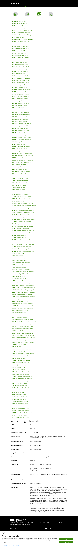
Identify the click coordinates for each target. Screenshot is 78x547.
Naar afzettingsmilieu (32, 6)
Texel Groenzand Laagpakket (21, 199)
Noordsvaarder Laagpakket (21, 269)
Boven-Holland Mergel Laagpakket (23, 203)
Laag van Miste (19, 85)
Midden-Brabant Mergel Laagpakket (23, 290)
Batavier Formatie (18, 144)
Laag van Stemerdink (20, 87)
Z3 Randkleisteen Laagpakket (21, 360)
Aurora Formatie (18, 392)
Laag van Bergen (19, 23)
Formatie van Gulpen (19, 185)
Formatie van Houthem (20, 180)
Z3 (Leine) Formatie (18, 358)
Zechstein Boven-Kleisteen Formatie (23, 342)
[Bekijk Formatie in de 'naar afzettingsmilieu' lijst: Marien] (39, 14)
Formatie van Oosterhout (20, 66)
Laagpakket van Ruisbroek (21, 137)
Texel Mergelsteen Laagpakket (22, 196)
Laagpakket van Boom (20, 112)
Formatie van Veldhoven (20, 98)
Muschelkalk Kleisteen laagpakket (23, 328)
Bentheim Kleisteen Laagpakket (22, 226)
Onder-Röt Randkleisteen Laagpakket (23, 337)
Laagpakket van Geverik (20, 399)
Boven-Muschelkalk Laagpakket (22, 319)
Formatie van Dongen (19, 148)
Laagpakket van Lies (19, 267)
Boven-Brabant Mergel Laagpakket (23, 285)
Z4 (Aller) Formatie (18, 346)
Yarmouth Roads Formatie (20, 51)
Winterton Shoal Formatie (20, 57)
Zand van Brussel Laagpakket (22, 153)
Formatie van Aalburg (19, 312)
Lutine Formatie (17, 255)
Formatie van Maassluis (20, 64)
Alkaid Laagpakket (19, 53)
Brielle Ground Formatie (20, 55)
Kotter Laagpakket (19, 235)
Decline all (66, 542)
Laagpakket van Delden (20, 76)
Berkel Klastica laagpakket (21, 249)
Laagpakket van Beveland (20, 406)
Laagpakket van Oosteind (21, 162)
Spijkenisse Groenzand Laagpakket (23, 210)
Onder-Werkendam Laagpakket (22, 308)
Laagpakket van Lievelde (20, 71)
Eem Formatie (17, 44)
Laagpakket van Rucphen (21, 96)
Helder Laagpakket (19, 237)
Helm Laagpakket (18, 276)
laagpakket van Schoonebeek (21, 224)
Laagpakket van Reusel (20, 167)
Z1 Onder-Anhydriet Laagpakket (22, 376)
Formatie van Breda (19, 73)
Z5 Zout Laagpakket (19, 344)
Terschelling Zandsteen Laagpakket (23, 271)
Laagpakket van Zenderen (21, 78)
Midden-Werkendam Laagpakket (23, 306)
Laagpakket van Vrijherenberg (22, 92)
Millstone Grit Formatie (20, 397)
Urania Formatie (18, 37)
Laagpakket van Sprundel (21, 69)
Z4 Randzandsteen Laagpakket (21, 349)
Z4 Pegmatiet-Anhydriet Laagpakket (23, 353)
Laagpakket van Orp (19, 173)
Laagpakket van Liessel (20, 169)
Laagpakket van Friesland (20, 417)
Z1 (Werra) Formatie (18, 369)
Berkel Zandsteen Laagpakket (21, 246)
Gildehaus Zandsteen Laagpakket (22, 242)
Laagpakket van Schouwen (20, 403)
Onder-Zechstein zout (19, 385)
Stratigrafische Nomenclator (17, 6)
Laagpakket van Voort (20, 105)
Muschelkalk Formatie (19, 317)
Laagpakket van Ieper (20, 158)
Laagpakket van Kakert (20, 94)
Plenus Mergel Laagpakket (20, 194)
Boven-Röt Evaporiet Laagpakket (22, 331)
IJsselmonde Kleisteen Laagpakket (23, 230)
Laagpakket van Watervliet (21, 139)
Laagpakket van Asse (20, 151)
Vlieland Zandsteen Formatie (21, 233)
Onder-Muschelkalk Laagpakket (22, 326)
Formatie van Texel (18, 192)
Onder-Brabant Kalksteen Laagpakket (23, 296)
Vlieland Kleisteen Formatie (21, 214)
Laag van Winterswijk (21, 114)
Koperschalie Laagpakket (20, 374)
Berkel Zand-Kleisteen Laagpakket (23, 251)
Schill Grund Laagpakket (20, 258)
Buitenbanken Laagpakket (21, 32)
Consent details (6, 545)
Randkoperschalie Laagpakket (21, 381)
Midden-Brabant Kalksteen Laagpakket (24, 292)
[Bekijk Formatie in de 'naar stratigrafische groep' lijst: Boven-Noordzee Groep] (51, 14)
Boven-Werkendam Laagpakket (22, 303)
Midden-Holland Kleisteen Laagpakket (24, 205)
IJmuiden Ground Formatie (20, 60)
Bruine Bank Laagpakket (20, 46)
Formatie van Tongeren (20, 135)
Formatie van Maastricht (20, 183)
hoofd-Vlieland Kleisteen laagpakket (23, 219)
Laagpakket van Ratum (20, 130)
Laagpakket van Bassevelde (21, 142)
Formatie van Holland (19, 201)
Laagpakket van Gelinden (21, 171)
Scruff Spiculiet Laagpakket (21, 262)
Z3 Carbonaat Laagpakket (20, 362)
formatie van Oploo (19, 189)
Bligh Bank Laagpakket (20, 28)
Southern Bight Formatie (20, 25)
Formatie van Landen (19, 164)
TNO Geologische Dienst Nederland (39, 522)
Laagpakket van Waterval (21, 123)
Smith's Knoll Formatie (19, 62)
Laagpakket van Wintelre (21, 103)
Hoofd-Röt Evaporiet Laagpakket (22, 333)
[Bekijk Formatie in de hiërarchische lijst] (15, 14)
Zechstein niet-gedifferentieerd (21, 387)
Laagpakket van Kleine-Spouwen (23, 126)
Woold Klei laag (20, 119)
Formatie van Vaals (18, 187)
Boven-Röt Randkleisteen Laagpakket (24, 335)
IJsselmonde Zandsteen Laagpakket (23, 244)
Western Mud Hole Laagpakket (22, 39)
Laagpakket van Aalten (20, 82)
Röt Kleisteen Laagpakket (20, 340)
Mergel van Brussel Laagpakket (22, 155)
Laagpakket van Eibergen (20, 80)
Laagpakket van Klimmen (21, 146)
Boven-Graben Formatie (19, 278)
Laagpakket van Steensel (21, 110)
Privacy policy (15, 545)
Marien (41, 6)
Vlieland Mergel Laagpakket (21, 217)
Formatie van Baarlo (19, 394)
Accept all (66, 539)
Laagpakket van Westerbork (21, 221)
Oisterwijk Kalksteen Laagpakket (22, 283)
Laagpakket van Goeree (20, 401)
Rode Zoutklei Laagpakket (20, 356)
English (4, 533)
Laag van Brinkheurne (21, 117)
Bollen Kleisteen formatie (20, 410)
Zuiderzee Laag (19, 21)
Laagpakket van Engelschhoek (22, 160)
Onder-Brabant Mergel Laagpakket (23, 294)
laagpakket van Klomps (20, 299)
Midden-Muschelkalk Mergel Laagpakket (24, 321)
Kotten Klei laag (19, 121)
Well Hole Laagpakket (20, 41)
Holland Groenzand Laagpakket (22, 208)
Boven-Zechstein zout (19, 383)
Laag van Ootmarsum (21, 132)
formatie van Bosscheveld (20, 408)
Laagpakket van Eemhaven (21, 228)
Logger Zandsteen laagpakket (22, 239)
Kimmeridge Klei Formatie (20, 274)
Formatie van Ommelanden (20, 178)
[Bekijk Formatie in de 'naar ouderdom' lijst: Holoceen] (27, 14)
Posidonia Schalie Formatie (20, 310)
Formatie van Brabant (19, 280)
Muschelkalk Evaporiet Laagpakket (23, 324)
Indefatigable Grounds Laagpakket (23, 35)
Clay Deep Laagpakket (19, 260)
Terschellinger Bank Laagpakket (22, 30)
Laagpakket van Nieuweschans (22, 89)
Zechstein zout (17, 390)
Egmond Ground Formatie (20, 48)
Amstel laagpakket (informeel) (22, 413)
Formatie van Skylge (19, 265)
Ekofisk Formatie (18, 176)
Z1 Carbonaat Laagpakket (20, 372)
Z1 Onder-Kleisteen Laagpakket (22, 378)
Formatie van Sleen (18, 315)
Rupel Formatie (18, 107)
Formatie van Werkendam (20, 301)
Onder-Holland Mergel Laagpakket (23, 212)
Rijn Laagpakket (18, 253)
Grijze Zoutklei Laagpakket (20, 365)
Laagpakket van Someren (21, 101)
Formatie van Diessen (19, 415)
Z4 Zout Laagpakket (19, 351)
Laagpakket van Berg (20, 128)
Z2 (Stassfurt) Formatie (19, 367)
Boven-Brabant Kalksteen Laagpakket (23, 287)
